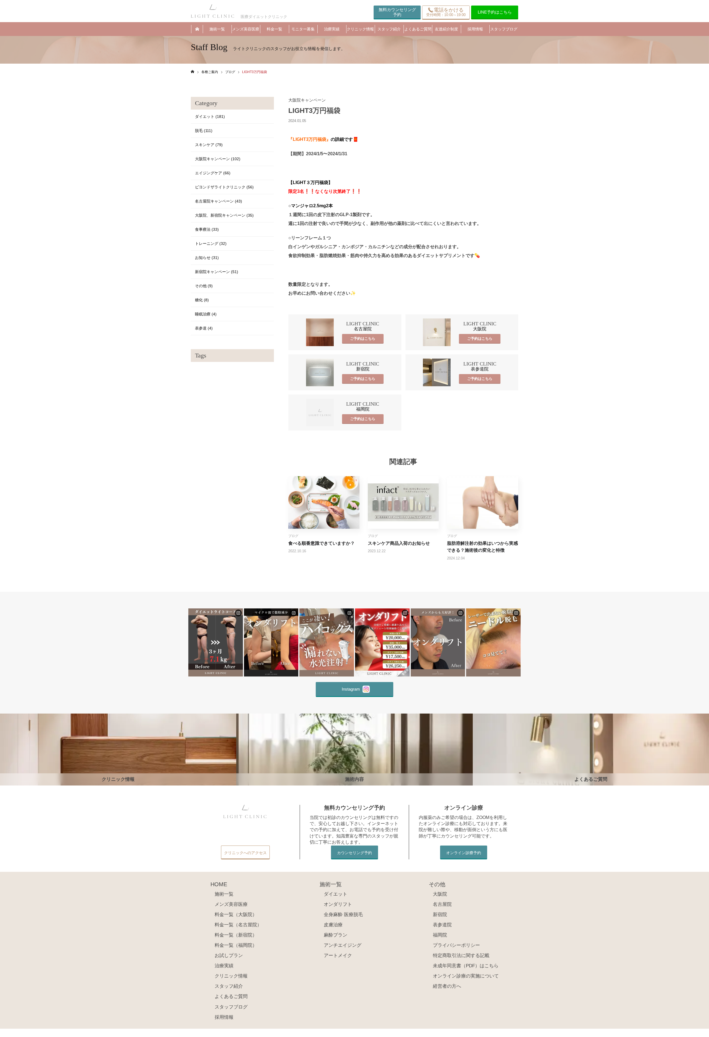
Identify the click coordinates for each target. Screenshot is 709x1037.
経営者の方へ (447, 986)
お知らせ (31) (207, 257)
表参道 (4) (204, 328)
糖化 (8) (202, 300)
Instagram (351, 689)
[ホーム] (192, 72)
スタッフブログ (503, 29)
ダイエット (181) (210, 116)
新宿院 (440, 914)
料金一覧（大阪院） (236, 914)
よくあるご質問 (417, 29)
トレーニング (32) (211, 243)
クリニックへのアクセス (245, 853)
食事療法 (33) (207, 229)
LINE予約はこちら (495, 12)
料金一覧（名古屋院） (238, 924)
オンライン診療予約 (463, 853)
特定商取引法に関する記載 (461, 955)
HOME (197, 29)
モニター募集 (303, 29)
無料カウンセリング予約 (397, 12)
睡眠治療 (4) (206, 314)
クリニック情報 (360, 29)
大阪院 (440, 894)
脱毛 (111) (203, 130)
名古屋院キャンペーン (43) (218, 201)
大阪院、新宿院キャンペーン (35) (224, 215)
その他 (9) (204, 286)
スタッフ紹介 (389, 29)
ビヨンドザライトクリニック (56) (224, 187)
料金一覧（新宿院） (236, 935)
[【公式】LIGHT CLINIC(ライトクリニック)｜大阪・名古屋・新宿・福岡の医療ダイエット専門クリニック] (213, 11)
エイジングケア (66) (212, 173)
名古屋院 (442, 904)
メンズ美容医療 (245, 29)
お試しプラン (229, 955)
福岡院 (440, 935)
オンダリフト (338, 904)
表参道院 (442, 924)
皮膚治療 (333, 924)
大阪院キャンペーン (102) (217, 159)
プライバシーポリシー (456, 945)
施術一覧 (217, 29)
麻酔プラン (335, 935)
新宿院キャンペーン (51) (216, 271)
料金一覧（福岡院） (236, 945)
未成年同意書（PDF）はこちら (466, 965)
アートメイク (338, 955)
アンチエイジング (342, 945)
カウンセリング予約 (354, 853)
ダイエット (335, 894)
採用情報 (475, 29)
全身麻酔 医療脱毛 (343, 914)
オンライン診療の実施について (466, 976)
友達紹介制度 (446, 29)
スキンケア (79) (209, 144)
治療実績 (332, 29)
